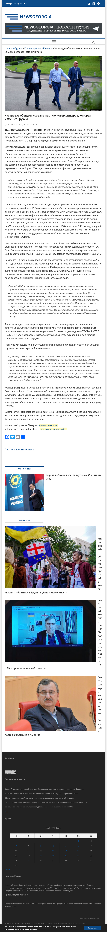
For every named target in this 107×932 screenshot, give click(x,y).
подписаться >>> (48, 425)
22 (78, 856)
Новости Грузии (12, 923)
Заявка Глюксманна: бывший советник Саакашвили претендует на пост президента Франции (44, 789)
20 (53, 856)
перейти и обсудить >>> (53, 429)
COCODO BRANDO (79, 923)
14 (66, 851)
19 (41, 856)
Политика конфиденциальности (90, 918)
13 (53, 851)
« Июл (7, 869)
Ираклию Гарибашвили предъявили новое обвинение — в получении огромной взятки (41, 793)
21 (66, 856)
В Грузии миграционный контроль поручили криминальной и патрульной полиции (39, 798)
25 (29, 861)
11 (29, 851)
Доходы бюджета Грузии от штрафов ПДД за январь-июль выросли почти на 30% (39, 807)
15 (78, 851)
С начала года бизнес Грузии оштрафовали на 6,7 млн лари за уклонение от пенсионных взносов (46, 802)
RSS (6, 812)
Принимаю (92, 928)
